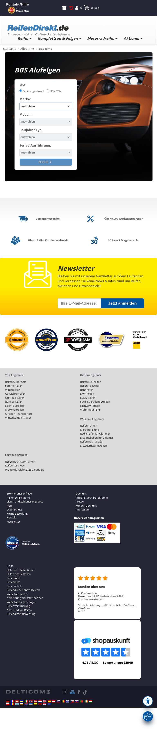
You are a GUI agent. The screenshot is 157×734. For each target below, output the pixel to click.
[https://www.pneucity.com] (81, 701)
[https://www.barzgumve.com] (21, 704)
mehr (81, 611)
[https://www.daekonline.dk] (35, 701)
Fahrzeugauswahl (33, 91)
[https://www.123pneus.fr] (12, 701)
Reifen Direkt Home (18, 497)
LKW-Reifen (87, 393)
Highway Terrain (90, 406)
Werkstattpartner (17, 594)
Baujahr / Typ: (31, 130)
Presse (80, 501)
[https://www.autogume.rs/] (44, 704)
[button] (148, 701)
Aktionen (132, 38)
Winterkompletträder (18, 417)
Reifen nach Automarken (20, 461)
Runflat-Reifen (13, 401)
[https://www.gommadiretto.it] (26, 701)
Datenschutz (14, 509)
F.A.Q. (10, 566)
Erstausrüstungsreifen (93, 445)
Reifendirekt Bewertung (21, 614)
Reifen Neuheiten (90, 382)
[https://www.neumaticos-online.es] (49, 701)
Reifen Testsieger (15, 465)
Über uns (81, 493)
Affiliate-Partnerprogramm (92, 497)
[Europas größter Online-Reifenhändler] (77, 26)
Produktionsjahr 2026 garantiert (24, 469)
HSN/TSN (55, 91)
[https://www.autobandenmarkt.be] (63, 701)
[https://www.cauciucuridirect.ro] (12, 704)
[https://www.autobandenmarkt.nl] (40, 701)
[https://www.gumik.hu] (90, 701)
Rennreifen (86, 390)
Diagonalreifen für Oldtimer (96, 437)
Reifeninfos (13, 582)
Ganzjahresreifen (15, 393)
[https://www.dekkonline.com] (31, 701)
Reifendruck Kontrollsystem (23, 590)
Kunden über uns (86, 505)
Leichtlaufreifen (14, 406)
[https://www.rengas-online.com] (67, 701)
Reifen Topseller (89, 385)
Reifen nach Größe (91, 441)
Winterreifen (12, 390)
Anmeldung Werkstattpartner (25, 598)
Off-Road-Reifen (15, 398)
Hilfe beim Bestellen (19, 574)
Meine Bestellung (17, 513)
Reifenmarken (88, 425)
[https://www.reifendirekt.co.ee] (31, 704)
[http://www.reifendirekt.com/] (49, 704)
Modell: (25, 114)
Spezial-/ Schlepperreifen (95, 401)
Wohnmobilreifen (90, 409)
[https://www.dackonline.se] (21, 701)
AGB (9, 505)
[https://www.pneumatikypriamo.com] (76, 701)
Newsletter (13, 521)
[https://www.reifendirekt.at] (53, 701)
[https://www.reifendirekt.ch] (17, 701)
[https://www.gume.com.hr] (26, 704)
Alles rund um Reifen (19, 610)
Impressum (83, 509)
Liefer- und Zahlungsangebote (25, 501)
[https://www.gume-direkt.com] (58, 701)
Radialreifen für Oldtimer (95, 433)
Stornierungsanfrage (19, 493)
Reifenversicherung (18, 606)
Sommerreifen (13, 385)
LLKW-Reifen (87, 398)
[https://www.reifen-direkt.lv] (40, 704)
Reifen (23, 38)
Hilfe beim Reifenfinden (21, 570)
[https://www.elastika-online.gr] (17, 704)
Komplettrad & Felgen (58, 38)
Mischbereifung (89, 429)
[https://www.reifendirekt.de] (7, 701)
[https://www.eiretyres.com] (86, 701)
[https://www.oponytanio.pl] (7, 704)
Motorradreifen (101, 38)
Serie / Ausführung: (35, 145)
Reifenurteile (14, 586)
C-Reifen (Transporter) (18, 414)
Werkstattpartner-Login (21, 602)
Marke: (25, 99)
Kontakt (12, 517)
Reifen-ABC (13, 578)
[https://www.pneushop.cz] (72, 701)
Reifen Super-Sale (15, 382)
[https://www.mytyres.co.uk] (44, 701)
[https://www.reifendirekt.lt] (35, 704)
